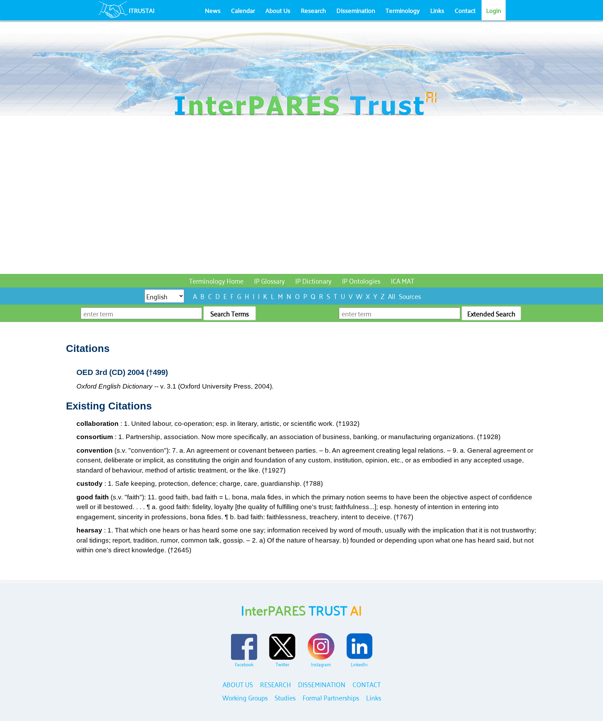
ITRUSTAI (142, 10)
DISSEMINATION (321, 684)
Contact (465, 10)
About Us (278, 10)
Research (313, 10)
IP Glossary (269, 280)
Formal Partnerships (331, 697)
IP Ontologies (361, 280)
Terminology (403, 10)
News (213, 10)
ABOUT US (238, 684)
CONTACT (366, 684)
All (391, 296)
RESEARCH (275, 684)
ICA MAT (402, 280)
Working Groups (245, 697)
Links (437, 10)
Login (493, 10)
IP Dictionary (313, 280)
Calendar (243, 10)
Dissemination (355, 10)
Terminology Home (216, 280)
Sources (410, 296)
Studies (285, 697)
